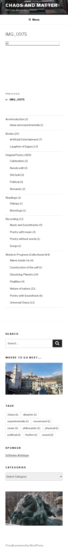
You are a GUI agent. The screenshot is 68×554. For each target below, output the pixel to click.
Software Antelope (17, 455)
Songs (14, 246)
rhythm (31, 435)
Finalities (15, 281)
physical (51, 428)
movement (41, 421)
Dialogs (14, 203)
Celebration (17, 161)
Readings (11, 197)
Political (14, 182)
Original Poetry (14, 155)
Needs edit (17, 168)
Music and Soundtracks (24, 225)
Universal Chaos (20, 302)
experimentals (18, 421)
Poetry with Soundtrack (24, 295)
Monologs (16, 210)
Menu (36, 19)
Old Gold (15, 175)
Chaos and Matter (31, 5)
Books (9, 133)
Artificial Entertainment (24, 139)
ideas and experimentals (25, 125)
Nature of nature (20, 288)
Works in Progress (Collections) (24, 254)
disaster (30, 414)
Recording (11, 219)
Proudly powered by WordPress (24, 545)
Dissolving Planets (21, 274)
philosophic (31, 428)
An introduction (14, 119)
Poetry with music (21, 232)
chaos (12, 414)
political (13, 435)
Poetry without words (23, 239)
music (12, 428)
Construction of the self (24, 267)
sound (47, 435)
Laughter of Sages (21, 146)
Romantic (16, 189)
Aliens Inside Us (20, 260)
